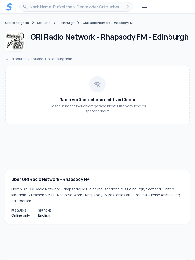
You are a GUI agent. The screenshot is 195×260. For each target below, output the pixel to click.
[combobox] (76, 7)
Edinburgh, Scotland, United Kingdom (38, 58)
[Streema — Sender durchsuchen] (9, 7)
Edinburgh (66, 23)
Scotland (44, 23)
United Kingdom (17, 23)
